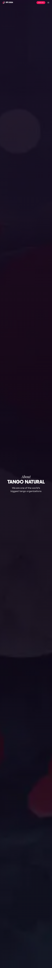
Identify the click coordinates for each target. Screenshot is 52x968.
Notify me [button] (41, 2)
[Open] (48, 2)
